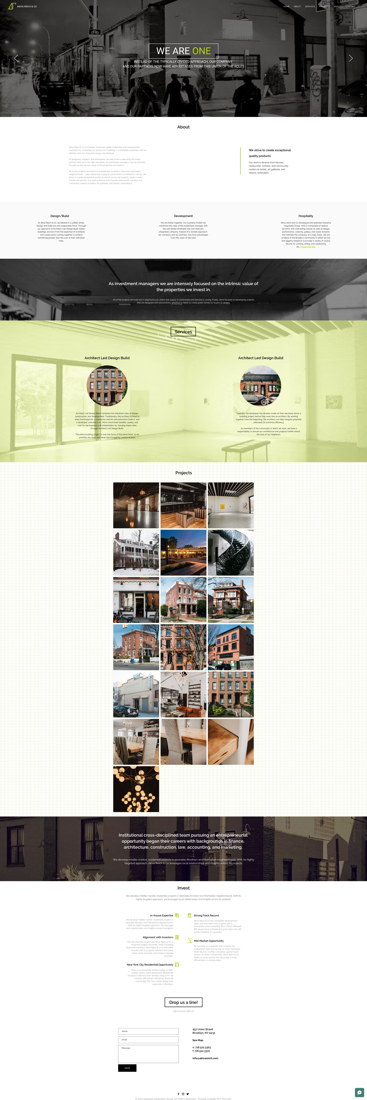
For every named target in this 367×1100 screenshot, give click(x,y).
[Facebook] (178, 1094)
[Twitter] (187, 1094)
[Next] (351, 58)
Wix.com (226, 1099)
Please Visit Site (307, 247)
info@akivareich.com (205, 1058)
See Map (198, 1040)
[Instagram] (183, 1094)
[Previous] (16, 58)
